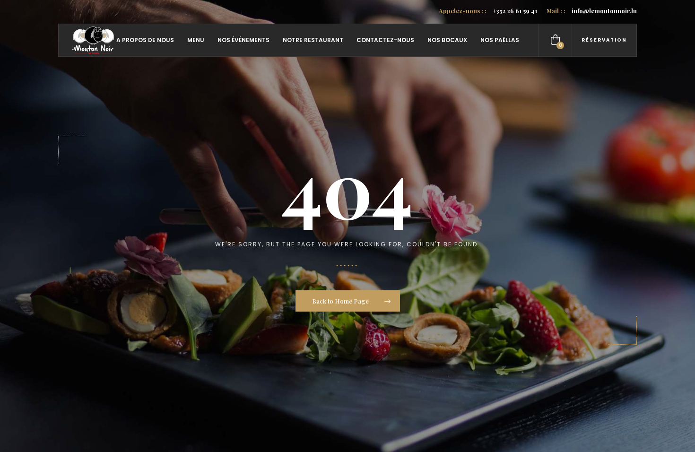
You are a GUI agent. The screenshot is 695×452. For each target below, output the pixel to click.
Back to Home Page (341, 301)
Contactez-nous (385, 40)
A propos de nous (145, 40)
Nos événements (243, 40)
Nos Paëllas (499, 40)
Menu (195, 40)
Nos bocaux (447, 40)
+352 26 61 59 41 (488, 11)
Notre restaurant (313, 40)
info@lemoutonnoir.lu (592, 11)
